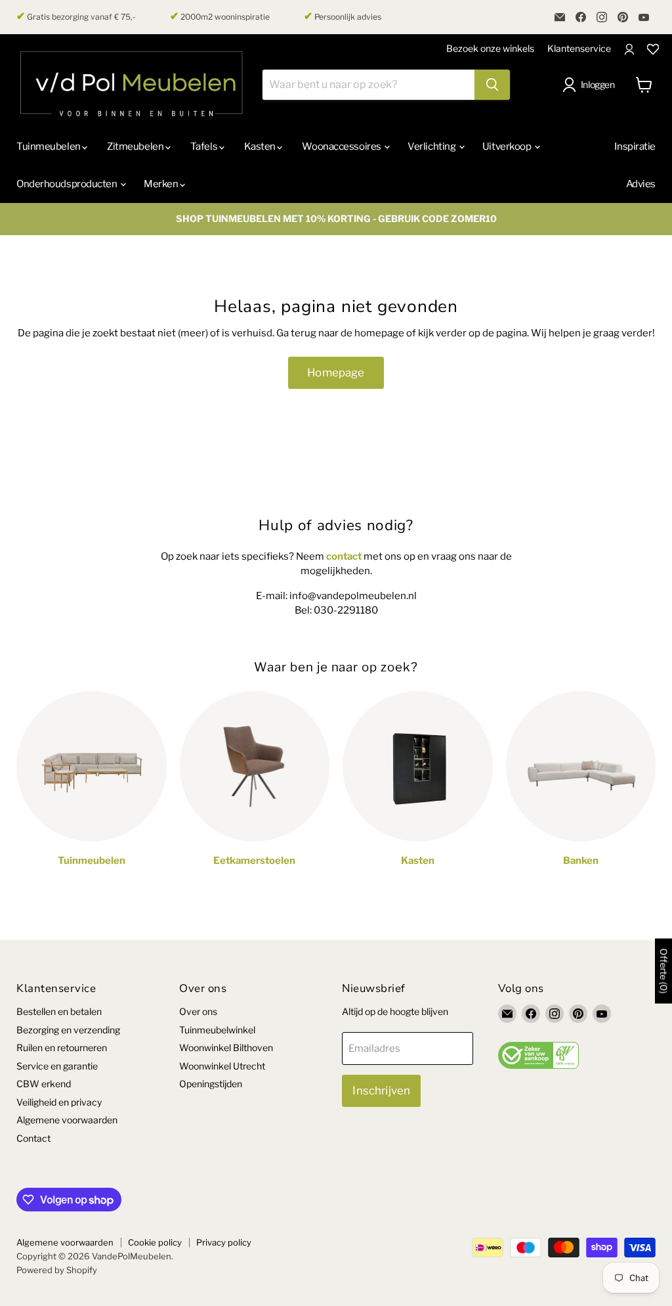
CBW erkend (43, 1083)
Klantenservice (579, 48)
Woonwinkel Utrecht (222, 1065)
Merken (162, 184)
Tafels (204, 146)
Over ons (198, 1011)
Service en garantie (57, 1065)
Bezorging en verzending (68, 1029)
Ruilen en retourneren (61, 1047)
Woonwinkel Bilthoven (226, 1047)
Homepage (335, 372)
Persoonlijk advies (342, 16)
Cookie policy (155, 1242)
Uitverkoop (507, 146)
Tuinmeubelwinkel (217, 1029)
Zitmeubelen (136, 146)
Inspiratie (635, 146)
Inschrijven (381, 1090)
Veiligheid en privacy (59, 1102)
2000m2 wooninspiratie (220, 16)
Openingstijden (210, 1083)
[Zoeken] (492, 85)
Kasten (261, 146)
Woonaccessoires (342, 146)
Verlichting (432, 146)
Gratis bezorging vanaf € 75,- (76, 16)
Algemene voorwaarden (66, 1119)
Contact (33, 1138)
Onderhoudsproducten (67, 184)
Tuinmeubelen (49, 146)
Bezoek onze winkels (490, 48)
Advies (641, 184)
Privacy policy (223, 1242)
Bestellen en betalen (59, 1011)
